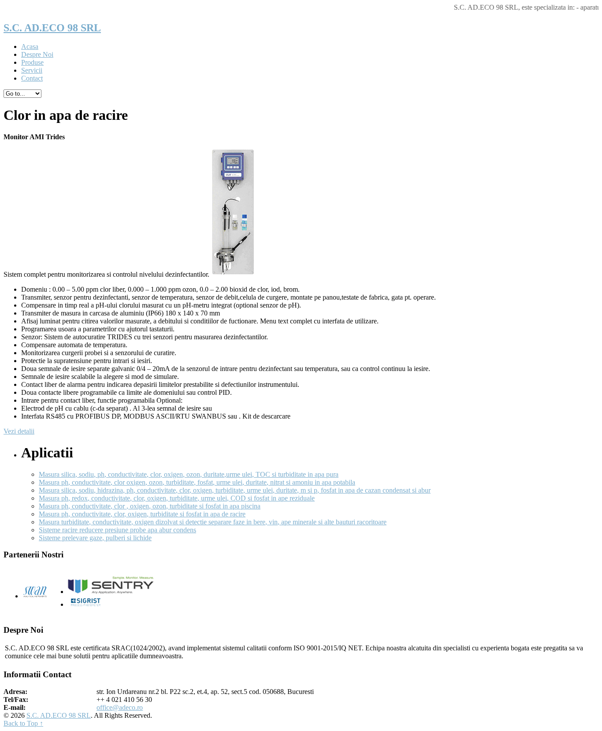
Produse (32, 62)
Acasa (29, 46)
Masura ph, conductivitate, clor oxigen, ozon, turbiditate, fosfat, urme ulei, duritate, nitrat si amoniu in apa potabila (197, 482)
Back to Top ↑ (23, 723)
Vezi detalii (19, 431)
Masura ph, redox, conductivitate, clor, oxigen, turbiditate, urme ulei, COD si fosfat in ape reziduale (177, 498)
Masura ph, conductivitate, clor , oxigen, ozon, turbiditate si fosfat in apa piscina (149, 506)
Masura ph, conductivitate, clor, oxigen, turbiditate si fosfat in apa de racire (142, 514)
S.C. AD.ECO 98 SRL (52, 27)
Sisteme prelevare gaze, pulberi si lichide (95, 538)
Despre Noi (37, 54)
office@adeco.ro (120, 707)
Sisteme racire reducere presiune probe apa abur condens (117, 530)
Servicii (31, 70)
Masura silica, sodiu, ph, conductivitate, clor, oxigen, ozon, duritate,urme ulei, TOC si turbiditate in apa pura (188, 474)
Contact (32, 78)
